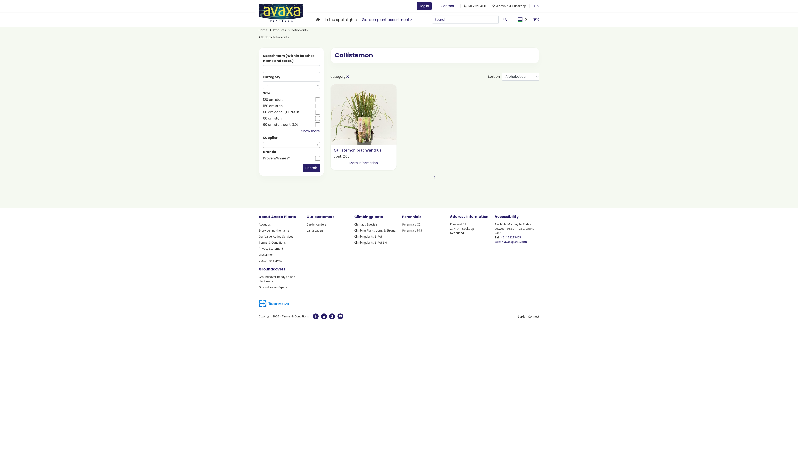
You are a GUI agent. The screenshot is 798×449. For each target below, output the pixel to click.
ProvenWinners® (276, 158)
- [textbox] (266, 145)
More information (363, 162)
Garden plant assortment (385, 19)
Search (311, 167)
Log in (424, 6)
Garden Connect (528, 316)
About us (265, 224)
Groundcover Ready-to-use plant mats (277, 279)
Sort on (494, 76)
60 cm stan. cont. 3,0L (280, 124)
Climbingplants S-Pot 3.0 (370, 242)
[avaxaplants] (316, 316)
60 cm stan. (272, 118)
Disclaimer (266, 255)
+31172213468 (511, 237)
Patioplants (300, 30)
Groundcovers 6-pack (273, 287)
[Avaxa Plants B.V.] (281, 12)
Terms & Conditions (272, 242)
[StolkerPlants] (340, 316)
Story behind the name (274, 230)
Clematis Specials (366, 224)
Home (263, 30)
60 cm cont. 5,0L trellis (281, 112)
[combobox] (291, 145)
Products (279, 30)
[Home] (318, 19)
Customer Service (270, 261)
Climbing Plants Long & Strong (374, 230)
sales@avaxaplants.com (511, 242)
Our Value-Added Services (276, 236)
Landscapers (315, 230)
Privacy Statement (271, 248)
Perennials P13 (412, 230)
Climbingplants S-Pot (368, 236)
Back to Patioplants (274, 37)
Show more (310, 131)
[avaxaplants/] (324, 316)
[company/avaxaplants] (332, 316)
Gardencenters (316, 224)
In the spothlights (341, 19)
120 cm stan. (273, 99)
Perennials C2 (411, 224)
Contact (447, 6)
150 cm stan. (273, 106)
